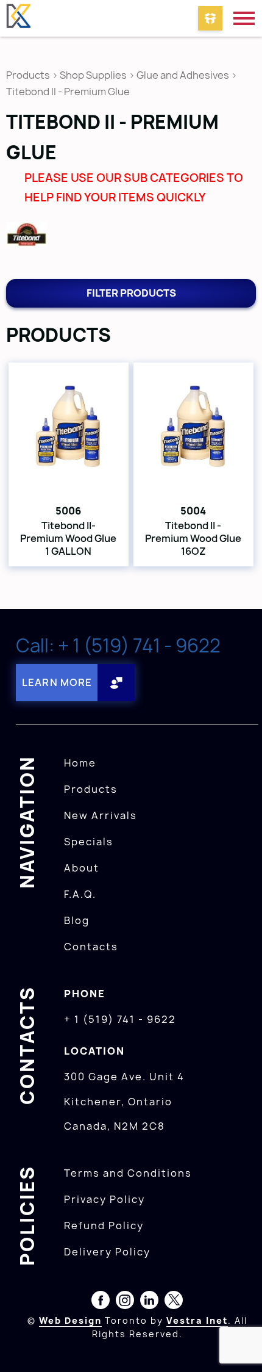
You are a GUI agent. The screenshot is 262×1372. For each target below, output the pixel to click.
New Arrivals (100, 815)
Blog (77, 920)
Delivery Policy (107, 1251)
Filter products (131, 293)
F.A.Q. (80, 894)
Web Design (70, 1320)
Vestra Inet (197, 1320)
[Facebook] (100, 1302)
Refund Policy (104, 1225)
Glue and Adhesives (182, 75)
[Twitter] (174, 1302)
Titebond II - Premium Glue (68, 91)
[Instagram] (125, 1302)
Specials (88, 841)
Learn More (57, 682)
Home (80, 763)
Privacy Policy (104, 1199)
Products (28, 75)
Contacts (91, 946)
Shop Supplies (93, 75)
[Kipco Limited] (18, 18)
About (81, 868)
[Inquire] (210, 18)
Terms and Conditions (128, 1173)
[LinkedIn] (149, 1302)
